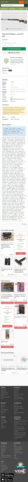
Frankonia (5, 70)
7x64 (2, 423)
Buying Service (17, 451)
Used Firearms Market (6, 457)
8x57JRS (13, 94)
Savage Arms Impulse (19, 398)
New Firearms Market (6, 455)
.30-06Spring (4, 420)
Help (15, 445)
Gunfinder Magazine (18, 452)
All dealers (3, 449)
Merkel (12, 85)
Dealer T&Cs (4, 465)
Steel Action (3, 411)
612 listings (4, 73)
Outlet (2, 454)
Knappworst (3, 391)
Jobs (15, 454)
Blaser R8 (16, 389)
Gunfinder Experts (18, 449)
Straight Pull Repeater (19, 412)
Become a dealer (17, 446)
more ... (2, 398)
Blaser (2, 408)
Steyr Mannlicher (5, 409)
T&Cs (2, 463)
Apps (15, 455)
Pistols (15, 411)
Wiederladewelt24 (5, 397)
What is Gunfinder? (18, 448)
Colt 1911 (16, 395)
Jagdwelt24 (3, 389)
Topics (2, 452)
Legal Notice (4, 469)
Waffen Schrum (4, 394)
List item (21, 2)
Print (25, 224)
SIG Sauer (3, 406)
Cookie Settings (4, 468)
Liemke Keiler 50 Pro (18, 394)
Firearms (13, 89)
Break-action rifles (20, 89)
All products (3, 448)
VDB (2, 395)
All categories (4, 446)
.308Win (3, 419)
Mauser (2, 405)
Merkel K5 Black (14, 87)
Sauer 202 (16, 391)
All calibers (3, 451)
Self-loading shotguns (18, 408)
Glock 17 (16, 392)
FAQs (2, 471)
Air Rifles (16, 409)
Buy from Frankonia (14, 49)
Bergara (3, 412)
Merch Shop (16, 458)
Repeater (16, 405)
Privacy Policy (4, 466)
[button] (25, 2)
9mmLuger (3, 426)
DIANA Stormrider (18, 397)
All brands (3, 445)
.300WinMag (4, 422)
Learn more (12, 64)
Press (15, 457)
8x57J (2, 425)
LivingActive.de (4, 392)
